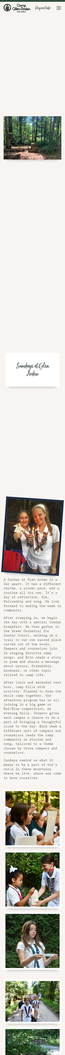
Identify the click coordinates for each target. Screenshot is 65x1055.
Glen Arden (17, 8)
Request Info (43, 8)
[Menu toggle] (58, 8)
